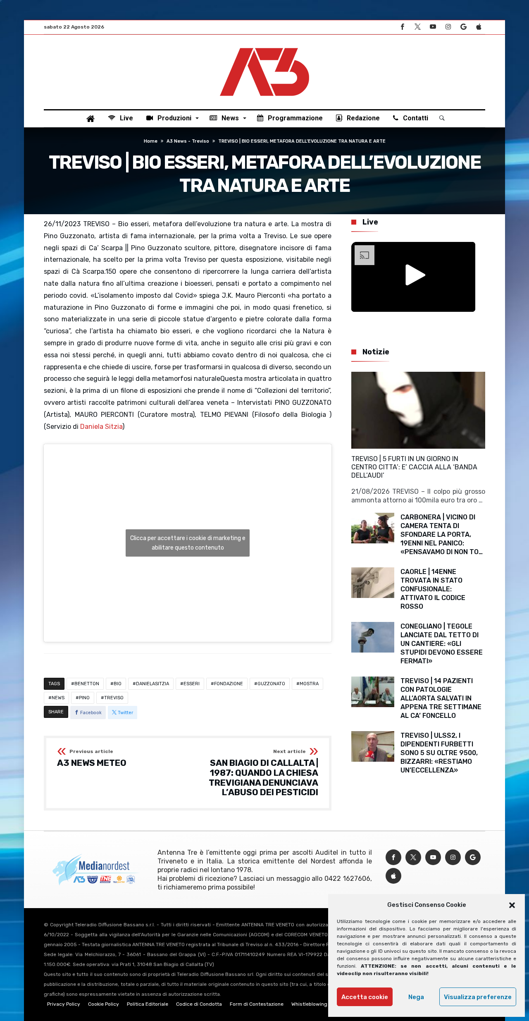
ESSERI (191, 683)
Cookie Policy (103, 1004)
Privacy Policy (63, 1004)
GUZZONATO (271, 683)
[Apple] (478, 27)
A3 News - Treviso (188, 141)
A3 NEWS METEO (91, 758)
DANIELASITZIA (152, 683)
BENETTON (86, 683)
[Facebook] (402, 27)
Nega (416, 997)
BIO (118, 683)
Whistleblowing (309, 1004)
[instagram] (448, 27)
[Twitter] (417, 27)
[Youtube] (432, 27)
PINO (84, 698)
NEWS (58, 698)
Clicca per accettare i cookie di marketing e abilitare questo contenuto (187, 543)
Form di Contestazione (257, 1004)
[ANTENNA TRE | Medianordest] (264, 47)
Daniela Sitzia (101, 426)
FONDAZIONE (228, 683)
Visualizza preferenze (478, 997)
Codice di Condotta (199, 1004)
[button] (512, 905)
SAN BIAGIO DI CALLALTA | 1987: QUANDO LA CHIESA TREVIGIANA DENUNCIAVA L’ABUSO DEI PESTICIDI (263, 773)
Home (150, 141)
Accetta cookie (364, 997)
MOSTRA (309, 683)
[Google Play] (463, 27)
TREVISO (114, 698)
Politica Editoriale (147, 1004)
